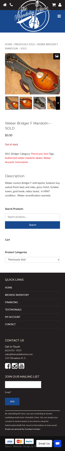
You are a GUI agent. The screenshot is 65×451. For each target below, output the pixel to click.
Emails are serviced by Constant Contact (22, 429)
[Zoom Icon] (56, 56)
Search (32, 225)
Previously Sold (24, 44)
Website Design (21, 446)
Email (8, 392)
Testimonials (13, 310)
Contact (10, 324)
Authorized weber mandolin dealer (23, 158)
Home (8, 44)
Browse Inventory (17, 295)
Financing (11, 302)
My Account (12, 317)
